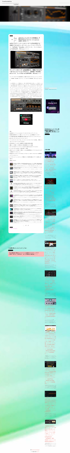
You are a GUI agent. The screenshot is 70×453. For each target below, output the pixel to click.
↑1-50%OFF (15, 38)
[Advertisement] (35, 27)
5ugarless (38, 451)
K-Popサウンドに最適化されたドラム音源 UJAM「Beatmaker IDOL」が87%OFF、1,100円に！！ (25, 179)
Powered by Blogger (35, 449)
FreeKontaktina (7, 1)
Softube (11, 162)
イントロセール (15, 40)
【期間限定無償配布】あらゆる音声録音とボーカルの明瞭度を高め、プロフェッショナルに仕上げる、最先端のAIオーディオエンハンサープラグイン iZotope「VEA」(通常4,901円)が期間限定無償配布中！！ (50, 164)
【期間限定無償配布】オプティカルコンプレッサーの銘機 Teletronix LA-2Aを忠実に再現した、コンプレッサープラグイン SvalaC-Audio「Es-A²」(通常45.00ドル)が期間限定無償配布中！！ (50, 312)
